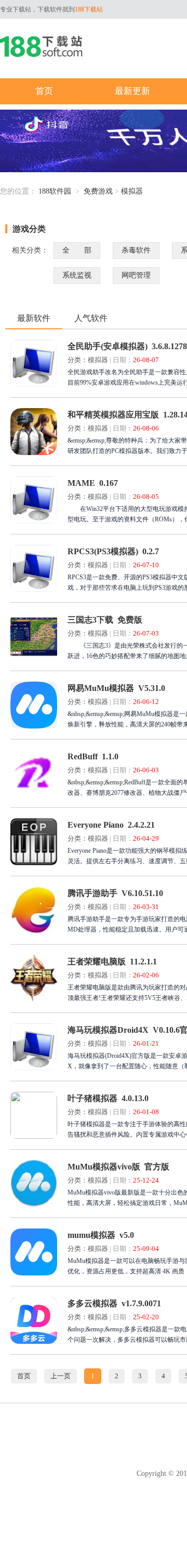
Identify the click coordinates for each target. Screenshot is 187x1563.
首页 (44, 91)
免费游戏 (98, 191)
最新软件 (33, 318)
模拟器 (132, 191)
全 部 (76, 250)
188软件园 (54, 191)
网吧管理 (136, 275)
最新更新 (132, 91)
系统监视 (76, 275)
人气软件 (91, 318)
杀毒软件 (136, 250)
